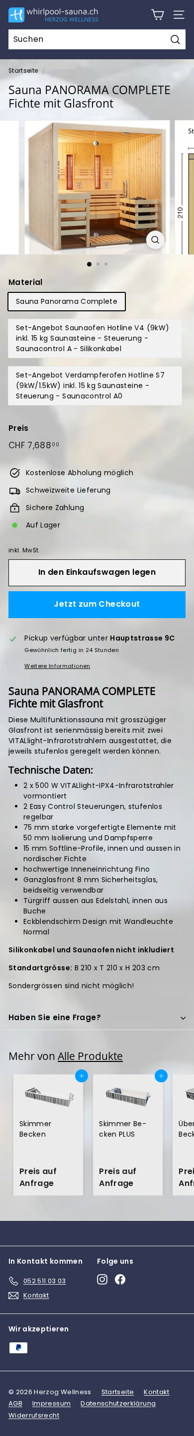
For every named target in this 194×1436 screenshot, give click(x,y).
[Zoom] (155, 240)
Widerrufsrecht (33, 1415)
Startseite (23, 71)
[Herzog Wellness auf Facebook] (120, 1279)
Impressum (51, 1403)
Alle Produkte (90, 1056)
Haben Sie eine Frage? (54, 1017)
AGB (15, 1403)
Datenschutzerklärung (118, 1403)
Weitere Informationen (57, 666)
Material (25, 282)
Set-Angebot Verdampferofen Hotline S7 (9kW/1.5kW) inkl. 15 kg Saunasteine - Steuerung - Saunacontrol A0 (90, 385)
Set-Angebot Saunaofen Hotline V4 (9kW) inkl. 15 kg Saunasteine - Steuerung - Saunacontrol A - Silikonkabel (92, 338)
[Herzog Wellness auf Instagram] (102, 1279)
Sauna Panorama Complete (66, 301)
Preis (18, 428)
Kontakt (156, 1392)
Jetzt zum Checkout (97, 604)
